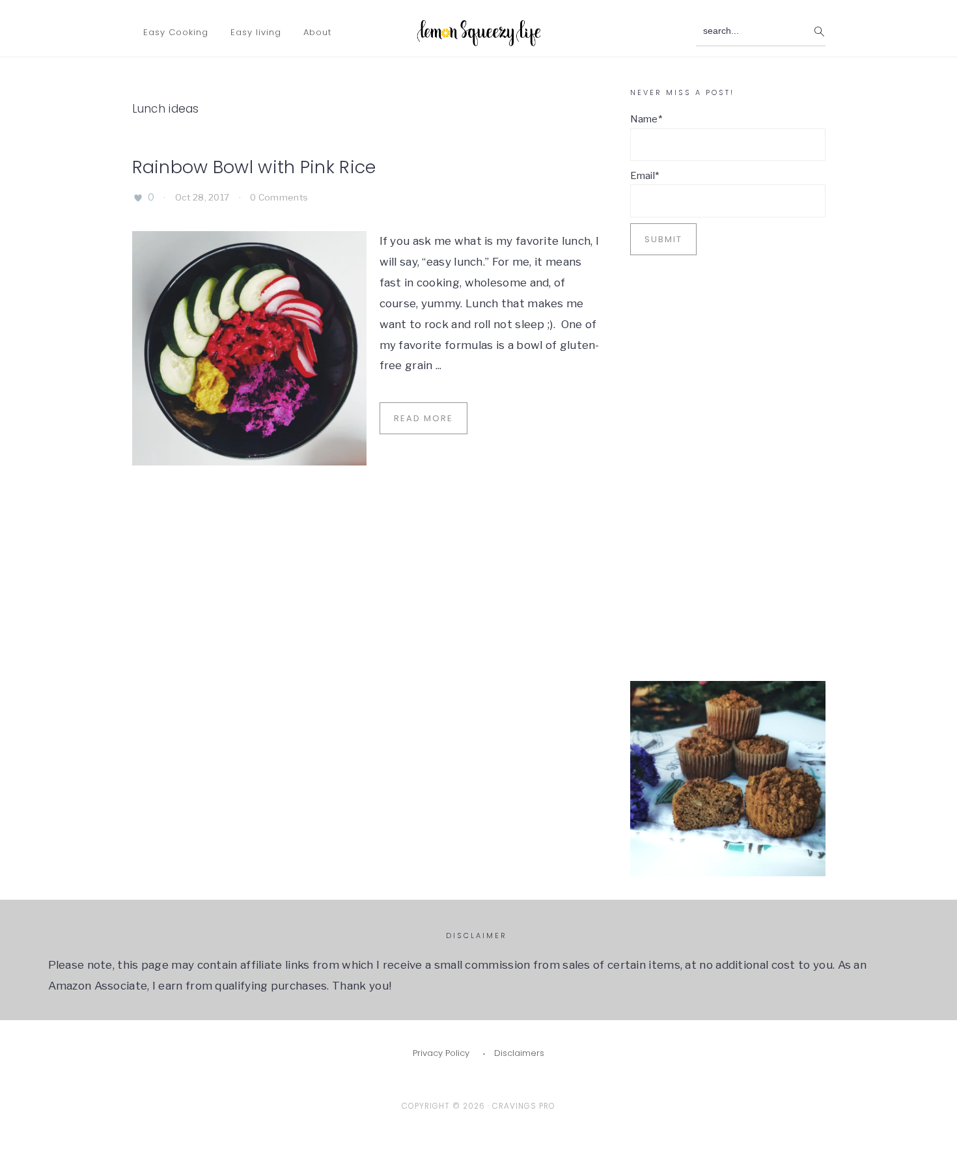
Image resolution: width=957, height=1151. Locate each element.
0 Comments (279, 197)
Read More (423, 418)
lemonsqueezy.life (479, 29)
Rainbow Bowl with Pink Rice (254, 167)
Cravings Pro (523, 1106)
